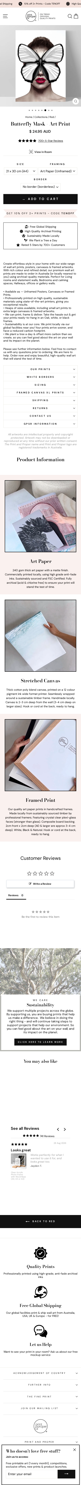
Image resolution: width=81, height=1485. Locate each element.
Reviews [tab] (13, 895)
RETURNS (40, 408)
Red (52, 117)
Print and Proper (39, 1441)
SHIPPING (40, 400)
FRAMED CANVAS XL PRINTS (40, 392)
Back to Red (43, 1221)
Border (40, 179)
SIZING (40, 384)
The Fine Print (39, 1396)
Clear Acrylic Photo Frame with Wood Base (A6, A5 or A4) (18, 1175)
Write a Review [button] (42, 884)
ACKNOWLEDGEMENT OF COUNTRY (39, 1373)
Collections (40, 117)
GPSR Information (40, 423)
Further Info (39, 1384)
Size (20, 164)
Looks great (21, 1150)
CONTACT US (41, 416)
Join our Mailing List (39, 1408)
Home (28, 117)
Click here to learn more (40, 1042)
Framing (57, 164)
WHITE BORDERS (40, 377)
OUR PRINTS (40, 369)
